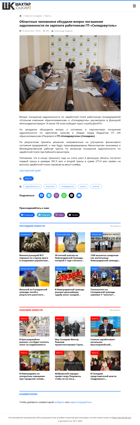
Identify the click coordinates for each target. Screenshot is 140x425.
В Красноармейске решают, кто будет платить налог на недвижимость (34, 342)
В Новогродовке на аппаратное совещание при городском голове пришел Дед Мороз (32, 376)
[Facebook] (41, 195)
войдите (60, 402)
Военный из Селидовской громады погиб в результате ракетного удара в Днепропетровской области (34, 292)
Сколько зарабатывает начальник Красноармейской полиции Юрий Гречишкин (103, 342)
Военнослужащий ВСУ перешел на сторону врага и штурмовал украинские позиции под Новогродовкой (33, 258)
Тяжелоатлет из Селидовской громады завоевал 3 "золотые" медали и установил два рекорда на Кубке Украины (105, 292)
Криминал (25, 234)
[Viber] (56, 195)
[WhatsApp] (64, 195)
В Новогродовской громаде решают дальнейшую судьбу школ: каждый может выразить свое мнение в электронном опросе (69, 292)
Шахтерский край (29, 170)
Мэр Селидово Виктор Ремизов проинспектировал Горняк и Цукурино (69, 342)
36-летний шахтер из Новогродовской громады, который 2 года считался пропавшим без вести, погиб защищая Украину (69, 258)
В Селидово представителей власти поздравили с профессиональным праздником (103, 376)
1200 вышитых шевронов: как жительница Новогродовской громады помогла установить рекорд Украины (105, 258)
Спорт (95, 268)
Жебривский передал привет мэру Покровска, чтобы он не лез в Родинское (68, 376)
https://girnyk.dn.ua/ (121, 417)
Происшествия (63, 234)
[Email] (79, 195)
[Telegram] (49, 195)
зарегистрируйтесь (81, 402)
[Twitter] (71, 195)
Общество (96, 234)
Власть (28, 178)
